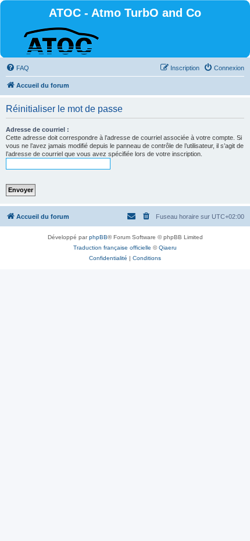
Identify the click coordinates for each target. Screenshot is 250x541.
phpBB (98, 237)
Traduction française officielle (112, 247)
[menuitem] (17, 68)
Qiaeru (168, 247)
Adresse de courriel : (37, 129)
